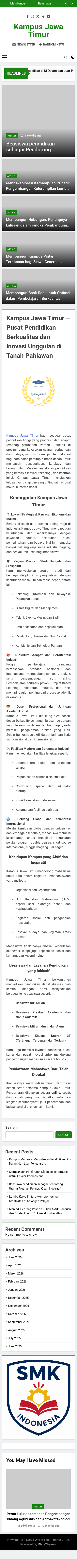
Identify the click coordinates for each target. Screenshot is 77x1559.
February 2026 (17, 1281)
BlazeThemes (47, 1544)
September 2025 (18, 1322)
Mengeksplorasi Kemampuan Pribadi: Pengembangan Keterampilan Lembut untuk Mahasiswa (38, 188)
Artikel (12, 135)
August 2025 (16, 1330)
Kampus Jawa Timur (38, 30)
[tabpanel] (38, 1498)
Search (11, 1127)
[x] (37, 16)
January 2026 (16, 1289)
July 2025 (14, 1338)
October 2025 (17, 1314)
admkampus (28, 1526)
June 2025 (15, 1346)
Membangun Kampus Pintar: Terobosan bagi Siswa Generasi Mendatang (32, 262)
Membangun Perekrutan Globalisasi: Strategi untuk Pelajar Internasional (17, 3)
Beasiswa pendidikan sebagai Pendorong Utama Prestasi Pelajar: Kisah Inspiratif (39, 3)
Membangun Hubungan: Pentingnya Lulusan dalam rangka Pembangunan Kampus (37, 225)
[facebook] (27, 16)
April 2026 (14, 1265)
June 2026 (15, 1257)
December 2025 (18, 1297)
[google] (43, 16)
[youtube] (49, 16)
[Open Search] (65, 57)
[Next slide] (72, 3)
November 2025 (18, 1305)
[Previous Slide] (66, 3)
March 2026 (15, 1273)
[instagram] (32, 16)
